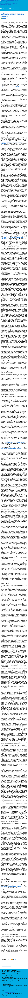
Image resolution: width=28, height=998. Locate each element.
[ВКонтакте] (9, 959)
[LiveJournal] (15, 959)
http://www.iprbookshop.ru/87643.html (11, 886)
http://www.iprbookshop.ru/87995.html (11, 448)
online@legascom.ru (10, 992)
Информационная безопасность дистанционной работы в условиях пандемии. (12, 14)
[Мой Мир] (13, 959)
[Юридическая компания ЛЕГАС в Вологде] (9, 4)
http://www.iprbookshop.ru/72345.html (15, 442)
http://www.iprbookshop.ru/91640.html (11, 86)
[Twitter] (10, 959)
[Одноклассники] (12, 959)
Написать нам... (6, 966)
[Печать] (3, 18)
